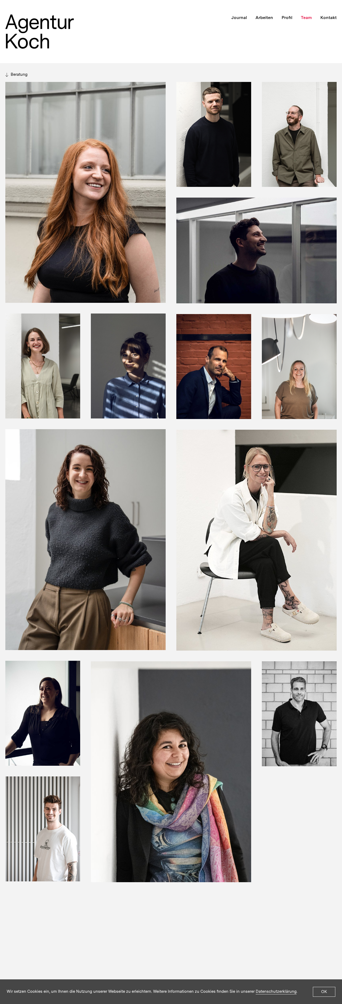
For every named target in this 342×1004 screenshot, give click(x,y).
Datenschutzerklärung (276, 991)
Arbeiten (264, 17)
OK (324, 991)
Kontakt (328, 17)
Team (306, 17)
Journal (239, 17)
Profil (287, 17)
